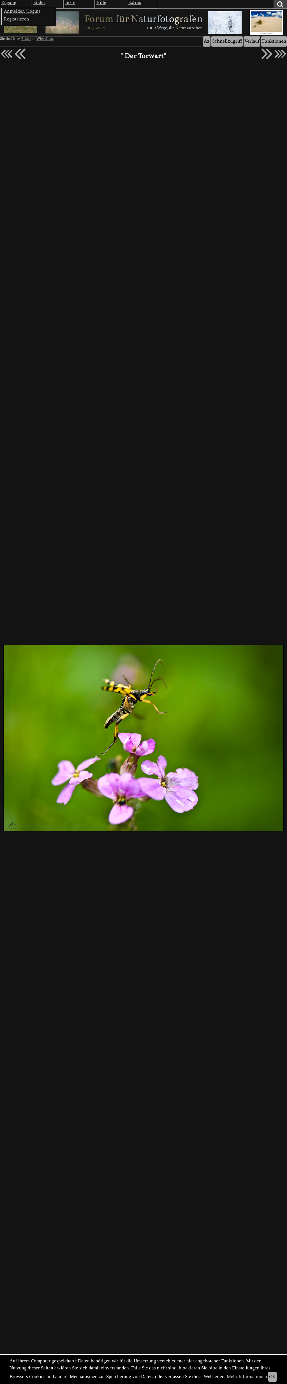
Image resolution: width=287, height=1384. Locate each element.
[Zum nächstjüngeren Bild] (6, 54)
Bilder (26, 39)
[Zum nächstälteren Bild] (280, 54)
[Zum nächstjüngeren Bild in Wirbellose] (20, 54)
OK (272, 1376)
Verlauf (252, 41)
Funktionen (274, 41)
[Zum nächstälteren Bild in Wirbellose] (267, 54)
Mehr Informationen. (247, 1376)
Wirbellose (45, 39)
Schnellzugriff (227, 41)
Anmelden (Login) (22, 11)
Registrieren (16, 19)
